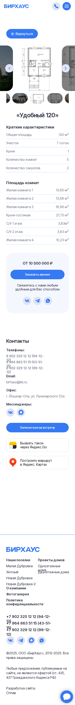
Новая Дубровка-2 (21, 584)
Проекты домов (51, 560)
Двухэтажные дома (53, 572)
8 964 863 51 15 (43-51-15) (24, 364)
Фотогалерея (17, 594)
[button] (37, 274)
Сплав (11, 693)
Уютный (12, 572)
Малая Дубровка (19, 566)
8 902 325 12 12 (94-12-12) (25, 358)
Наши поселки (18, 560)
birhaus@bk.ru (16, 382)
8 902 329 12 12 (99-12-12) (25, 370)
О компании (16, 588)
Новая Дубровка (19, 578)
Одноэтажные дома (49, 568)
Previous (15, 98)
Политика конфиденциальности (24, 602)
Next (59, 98)
